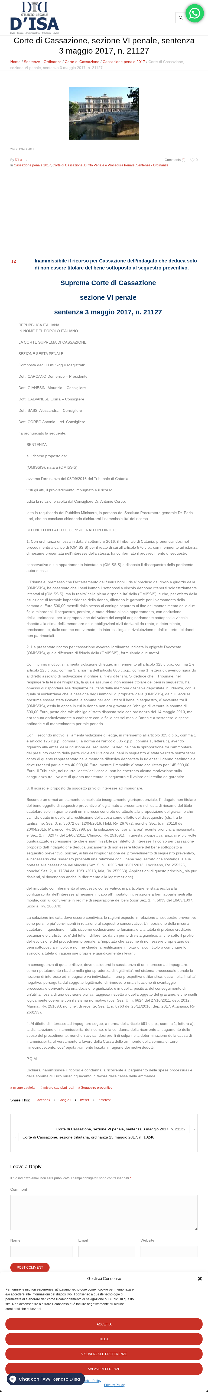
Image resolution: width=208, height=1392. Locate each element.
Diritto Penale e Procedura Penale (109, 165)
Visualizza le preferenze (104, 1354)
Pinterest (104, 1100)
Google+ (64, 1100)
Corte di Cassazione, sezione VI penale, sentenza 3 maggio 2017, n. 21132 (121, 1129)
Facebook (42, 1100)
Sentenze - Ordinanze (42, 62)
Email (83, 1240)
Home (15, 62)
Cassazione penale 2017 (124, 62)
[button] (200, 1278)
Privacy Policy (114, 1385)
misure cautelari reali (58, 1088)
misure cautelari (25, 1088)
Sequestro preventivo (96, 1088)
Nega (104, 1339)
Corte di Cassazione (82, 62)
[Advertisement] (104, 208)
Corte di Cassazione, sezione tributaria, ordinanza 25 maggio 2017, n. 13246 (88, 1137)
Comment (18, 1189)
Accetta (104, 1324)
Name (15, 1240)
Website (147, 1240)
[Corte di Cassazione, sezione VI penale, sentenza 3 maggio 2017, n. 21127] (104, 113)
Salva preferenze (104, 1369)
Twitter (84, 1100)
